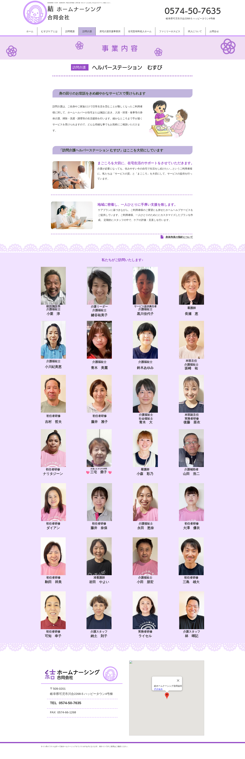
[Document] (162, 237)
